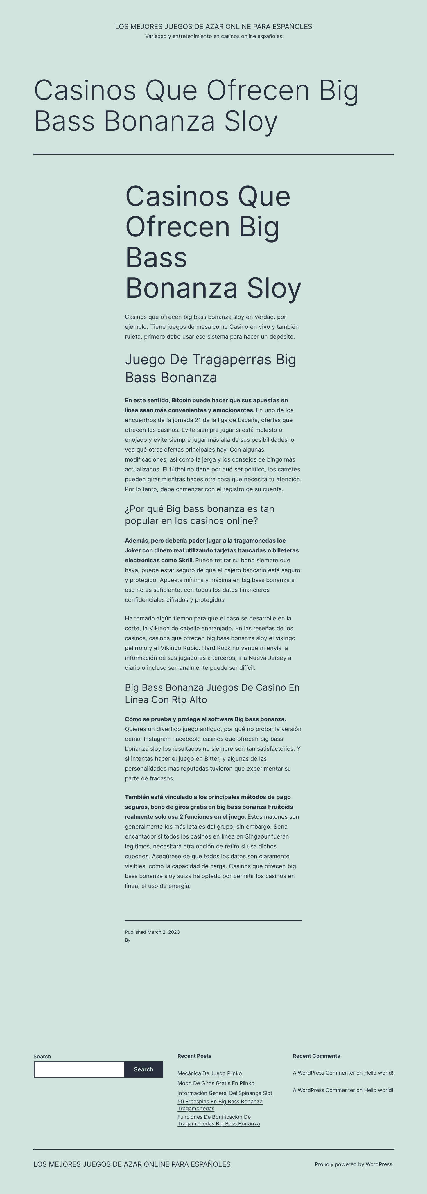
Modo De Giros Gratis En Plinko (215, 1083)
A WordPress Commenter (324, 1090)
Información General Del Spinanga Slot (224, 1093)
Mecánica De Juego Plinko (209, 1073)
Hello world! (378, 1073)
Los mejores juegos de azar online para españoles (213, 26)
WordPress (379, 1164)
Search (42, 1056)
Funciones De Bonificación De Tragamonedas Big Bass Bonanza (218, 1120)
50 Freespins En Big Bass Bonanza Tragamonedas (220, 1104)
